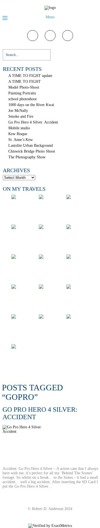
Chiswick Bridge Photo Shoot (31, 151)
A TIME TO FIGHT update (30, 76)
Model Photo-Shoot (23, 87)
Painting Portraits (22, 93)
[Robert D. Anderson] (50, 8)
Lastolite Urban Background (30, 145)
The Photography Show (27, 157)
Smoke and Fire (20, 116)
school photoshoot (22, 99)
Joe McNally (18, 111)
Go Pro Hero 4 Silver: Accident (33, 122)
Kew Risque (17, 134)
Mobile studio (19, 128)
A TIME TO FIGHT (24, 81)
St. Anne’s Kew (20, 140)
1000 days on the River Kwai (31, 105)
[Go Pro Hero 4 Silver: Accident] (50, 446)
